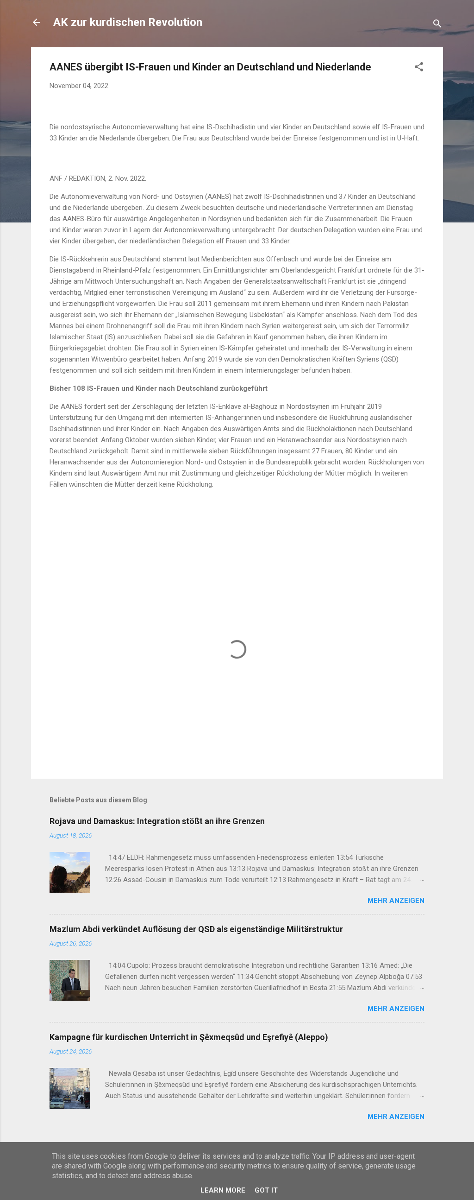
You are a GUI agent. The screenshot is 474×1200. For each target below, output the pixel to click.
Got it (266, 1190)
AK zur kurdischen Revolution (127, 22)
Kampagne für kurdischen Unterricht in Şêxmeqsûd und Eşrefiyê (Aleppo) (189, 1037)
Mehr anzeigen (396, 900)
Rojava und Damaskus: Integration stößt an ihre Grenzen (157, 821)
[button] (418, 68)
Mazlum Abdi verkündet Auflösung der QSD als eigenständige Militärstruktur (196, 929)
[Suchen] (437, 25)
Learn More (222, 1190)
